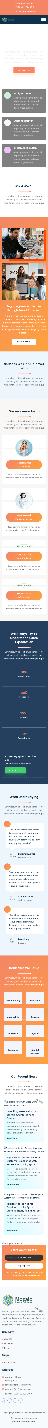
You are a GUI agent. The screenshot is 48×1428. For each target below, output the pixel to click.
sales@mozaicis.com (26, 11)
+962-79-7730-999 (24, 7)
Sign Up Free (24, 1265)
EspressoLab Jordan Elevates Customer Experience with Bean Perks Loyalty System (23, 1161)
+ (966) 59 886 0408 (22, 1393)
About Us (8, 1339)
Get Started (24, 70)
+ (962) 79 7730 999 (21, 1389)
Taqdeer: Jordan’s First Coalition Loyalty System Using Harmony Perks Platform (24, 1207)
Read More (12, 1138)
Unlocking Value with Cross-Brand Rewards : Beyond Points (23, 1115)
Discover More (24, 341)
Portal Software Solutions (24, 1421)
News (6, 1348)
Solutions (8, 1343)
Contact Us (15, 770)
